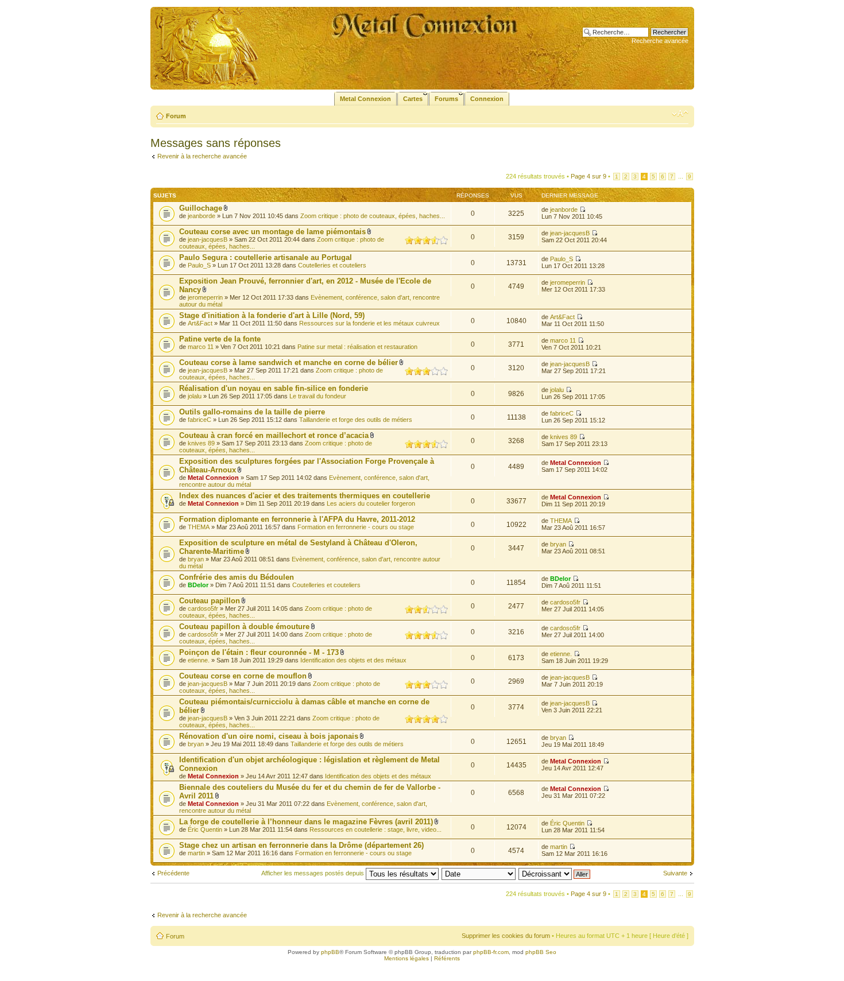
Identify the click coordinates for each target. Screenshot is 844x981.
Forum (176, 116)
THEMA (199, 527)
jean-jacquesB (207, 239)
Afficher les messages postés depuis (313, 873)
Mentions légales (406, 958)
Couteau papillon (209, 600)
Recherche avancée (660, 40)
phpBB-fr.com (491, 952)
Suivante (675, 873)
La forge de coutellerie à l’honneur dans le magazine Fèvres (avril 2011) (306, 821)
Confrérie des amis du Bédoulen (236, 577)
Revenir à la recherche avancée (202, 156)
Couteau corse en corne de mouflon (243, 676)
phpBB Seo (540, 952)
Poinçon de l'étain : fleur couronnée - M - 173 (259, 652)
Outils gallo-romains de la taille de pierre (252, 412)
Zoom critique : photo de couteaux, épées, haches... (372, 215)
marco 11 (201, 346)
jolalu (195, 396)
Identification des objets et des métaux (353, 660)
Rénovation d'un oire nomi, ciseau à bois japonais (268, 736)
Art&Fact (200, 323)
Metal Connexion (213, 477)
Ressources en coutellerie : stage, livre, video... (375, 829)
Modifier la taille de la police (680, 113)
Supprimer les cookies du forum (506, 935)
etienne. (199, 660)
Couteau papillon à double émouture (244, 626)
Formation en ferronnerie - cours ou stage (355, 527)
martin (196, 853)
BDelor (198, 584)
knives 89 (201, 443)
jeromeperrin (205, 297)
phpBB (330, 952)
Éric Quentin (205, 829)
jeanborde (201, 215)
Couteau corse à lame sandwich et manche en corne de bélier (288, 362)
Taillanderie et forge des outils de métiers (355, 419)
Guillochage (200, 208)
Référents (447, 958)
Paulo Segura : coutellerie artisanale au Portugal (265, 257)
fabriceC (199, 419)
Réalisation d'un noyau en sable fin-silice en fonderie (273, 388)
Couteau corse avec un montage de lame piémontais (272, 231)
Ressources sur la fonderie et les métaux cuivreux (369, 323)
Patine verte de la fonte (220, 339)
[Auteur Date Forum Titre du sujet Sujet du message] (479, 873)
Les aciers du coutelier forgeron (371, 503)
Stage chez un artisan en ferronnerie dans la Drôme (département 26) (301, 845)
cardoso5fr (203, 608)
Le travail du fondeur (317, 396)
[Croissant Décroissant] (554, 873)
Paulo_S (199, 265)
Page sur (588, 176)
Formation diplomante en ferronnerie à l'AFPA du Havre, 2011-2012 (297, 519)
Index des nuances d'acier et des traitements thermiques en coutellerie (304, 495)
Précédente (173, 873)
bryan (196, 559)
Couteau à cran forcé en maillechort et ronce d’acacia (274, 435)
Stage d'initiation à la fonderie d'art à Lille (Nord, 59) (272, 315)
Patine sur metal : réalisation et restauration (357, 346)
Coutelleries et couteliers (332, 265)
